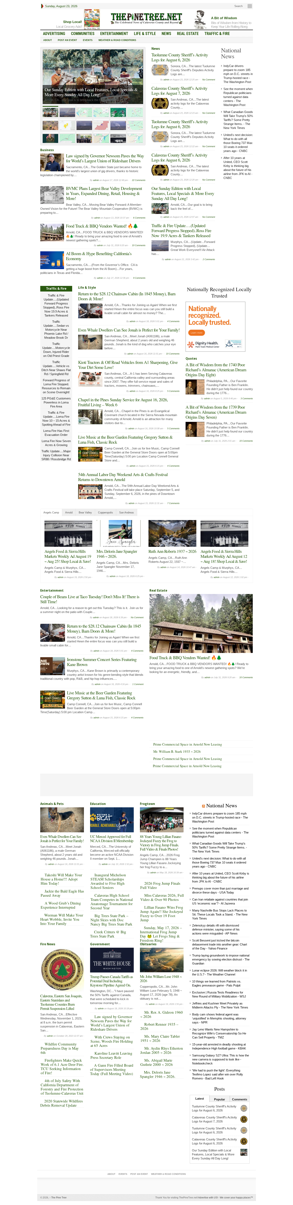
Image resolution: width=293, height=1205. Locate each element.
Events (87, 40)
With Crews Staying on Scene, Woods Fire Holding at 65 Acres (111, 1041)
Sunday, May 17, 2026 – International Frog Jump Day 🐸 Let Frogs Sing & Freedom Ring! (161, 934)
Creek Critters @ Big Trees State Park (108, 933)
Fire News (47, 944)
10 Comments (139, 245)
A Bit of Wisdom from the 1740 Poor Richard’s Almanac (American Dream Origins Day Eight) (216, 369)
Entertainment (114, 33)
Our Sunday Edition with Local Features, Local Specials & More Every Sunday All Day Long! (182, 193)
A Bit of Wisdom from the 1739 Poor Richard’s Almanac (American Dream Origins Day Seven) (216, 412)
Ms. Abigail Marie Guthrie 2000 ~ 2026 (156, 1062)
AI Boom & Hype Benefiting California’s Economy (99, 256)
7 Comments (173, 503)
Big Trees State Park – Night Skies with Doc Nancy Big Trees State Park (111, 919)
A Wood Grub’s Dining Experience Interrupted (61, 905)
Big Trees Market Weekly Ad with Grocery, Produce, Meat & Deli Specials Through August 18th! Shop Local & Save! (224, 558)
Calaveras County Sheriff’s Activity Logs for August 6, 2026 (179, 157)
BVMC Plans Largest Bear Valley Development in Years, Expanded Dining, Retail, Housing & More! (104, 193)
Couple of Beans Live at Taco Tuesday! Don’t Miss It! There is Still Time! (120, 556)
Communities (82, 33)
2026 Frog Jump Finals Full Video (160, 885)
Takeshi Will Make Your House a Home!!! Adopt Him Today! (61, 879)
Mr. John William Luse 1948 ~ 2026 (161, 978)
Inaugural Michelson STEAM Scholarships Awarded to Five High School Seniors (108, 881)
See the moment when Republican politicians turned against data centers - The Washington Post (238, 97)
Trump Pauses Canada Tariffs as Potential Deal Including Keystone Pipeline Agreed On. (111, 980)
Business (47, 150)
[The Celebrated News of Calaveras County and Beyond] (146, 18)
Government (100, 944)
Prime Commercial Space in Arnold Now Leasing (187, 744)
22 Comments (139, 180)
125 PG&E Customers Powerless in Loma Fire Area (56, 402)
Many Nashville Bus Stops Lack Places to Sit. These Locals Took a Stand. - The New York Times (220, 914)
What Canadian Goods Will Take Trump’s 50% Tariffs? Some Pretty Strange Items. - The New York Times (238, 120)
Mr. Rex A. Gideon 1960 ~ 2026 (161, 1014)
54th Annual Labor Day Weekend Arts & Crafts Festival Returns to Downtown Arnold (123, 476)
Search (238, 6)
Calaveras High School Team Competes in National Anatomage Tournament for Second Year (111, 901)
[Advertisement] (215, 472)
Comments (239, 1099)
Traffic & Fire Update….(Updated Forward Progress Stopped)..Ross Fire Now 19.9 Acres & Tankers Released (90, 88)
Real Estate (188, 33)
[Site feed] (250, 6)
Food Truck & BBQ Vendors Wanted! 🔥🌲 (102, 226)
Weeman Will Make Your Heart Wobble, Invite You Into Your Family (61, 919)
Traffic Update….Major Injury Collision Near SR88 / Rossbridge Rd (56, 455)
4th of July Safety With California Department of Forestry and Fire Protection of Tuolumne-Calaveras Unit (62, 1087)
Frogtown (147, 804)
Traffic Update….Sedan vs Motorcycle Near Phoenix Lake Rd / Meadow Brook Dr (56, 329)
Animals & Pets (52, 804)
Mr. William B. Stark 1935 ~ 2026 (177, 751)
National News (221, 805)
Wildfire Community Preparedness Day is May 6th (60, 1048)
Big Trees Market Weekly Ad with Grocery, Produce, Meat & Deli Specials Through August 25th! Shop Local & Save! (67, 558)
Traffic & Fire (217, 33)
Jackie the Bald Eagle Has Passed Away (62, 893)
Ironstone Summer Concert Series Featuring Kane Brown (102, 661)
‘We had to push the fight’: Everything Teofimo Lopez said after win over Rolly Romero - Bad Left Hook (217, 1074)
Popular (219, 1099)
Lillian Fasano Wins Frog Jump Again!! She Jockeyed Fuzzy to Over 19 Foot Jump (161, 913)
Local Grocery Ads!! (69, 27)
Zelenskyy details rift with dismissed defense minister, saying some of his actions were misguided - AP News (216, 929)
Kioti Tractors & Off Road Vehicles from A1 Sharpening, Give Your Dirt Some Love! (128, 364)
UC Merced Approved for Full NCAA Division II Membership (111, 838)
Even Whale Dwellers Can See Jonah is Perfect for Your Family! (129, 330)
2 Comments (209, 259)
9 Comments (139, 278)
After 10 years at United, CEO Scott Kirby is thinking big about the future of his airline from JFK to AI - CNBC (220, 877)
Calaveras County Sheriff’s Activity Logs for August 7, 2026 (179, 90)
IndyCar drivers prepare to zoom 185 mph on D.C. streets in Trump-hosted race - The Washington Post (238, 74)
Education (98, 804)
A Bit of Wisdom (224, 18)
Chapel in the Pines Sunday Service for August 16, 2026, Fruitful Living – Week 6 (123, 402)
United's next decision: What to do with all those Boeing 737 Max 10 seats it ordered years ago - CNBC (238, 143)
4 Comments (173, 321)
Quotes (191, 358)
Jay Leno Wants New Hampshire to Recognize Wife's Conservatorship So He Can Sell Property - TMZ (219, 1033)
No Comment (208, 79)
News (166, 33)
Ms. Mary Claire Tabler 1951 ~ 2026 (160, 1038)
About (47, 40)
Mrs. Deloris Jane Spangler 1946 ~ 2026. (157, 1074)
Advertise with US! (208, 1197)
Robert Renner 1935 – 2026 (159, 1026)
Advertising (54, 33)
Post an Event (67, 40)
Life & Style (145, 33)
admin (96, 180)
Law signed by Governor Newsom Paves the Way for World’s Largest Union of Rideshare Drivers (105, 158)
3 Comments (247, 398)
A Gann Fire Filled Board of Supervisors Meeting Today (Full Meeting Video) (111, 1069)
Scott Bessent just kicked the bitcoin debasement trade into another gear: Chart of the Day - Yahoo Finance (219, 944)
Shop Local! (72, 22)
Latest (199, 1098)
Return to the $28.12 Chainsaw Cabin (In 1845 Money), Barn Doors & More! (126, 296)
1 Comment (138, 684)
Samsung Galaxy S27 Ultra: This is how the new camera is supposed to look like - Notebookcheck (220, 1059)
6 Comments (139, 218)
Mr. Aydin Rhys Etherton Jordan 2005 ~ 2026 (161, 1050)
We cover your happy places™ (236, 1197)
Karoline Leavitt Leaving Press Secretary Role (111, 1055)
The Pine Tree (58, 1197)
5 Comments (173, 391)
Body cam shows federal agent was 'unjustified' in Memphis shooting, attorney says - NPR (219, 1018)
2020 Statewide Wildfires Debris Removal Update (61, 1103)
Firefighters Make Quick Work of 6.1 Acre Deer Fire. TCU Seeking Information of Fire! (62, 1066)
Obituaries (148, 944)
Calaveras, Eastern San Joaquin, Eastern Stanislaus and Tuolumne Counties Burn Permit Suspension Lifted (61, 1002)
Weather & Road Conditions (117, 40)
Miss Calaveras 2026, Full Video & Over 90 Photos (162, 897)
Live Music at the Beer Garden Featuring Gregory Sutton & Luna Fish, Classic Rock (125, 439)
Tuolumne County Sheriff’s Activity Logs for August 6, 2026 (179, 57)
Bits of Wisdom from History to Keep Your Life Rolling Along (231, 25)
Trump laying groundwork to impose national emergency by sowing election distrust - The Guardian (221, 959)
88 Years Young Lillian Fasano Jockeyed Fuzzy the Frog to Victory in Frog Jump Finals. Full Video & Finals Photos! (160, 843)
